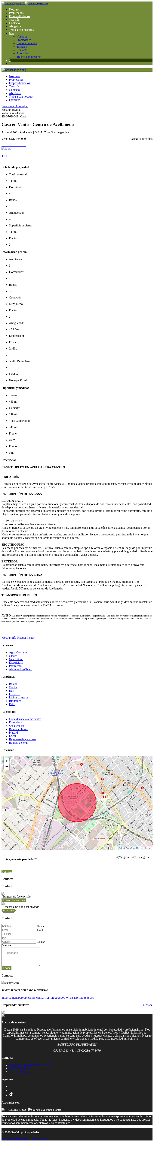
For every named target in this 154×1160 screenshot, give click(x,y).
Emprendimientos (19, 16)
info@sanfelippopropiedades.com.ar (23, 997)
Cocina (13, 687)
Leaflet (119, 848)
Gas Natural (16, 659)
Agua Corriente (18, 652)
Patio (12, 704)
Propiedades (16, 12)
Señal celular (16, 725)
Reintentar (8, 910)
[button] (18, 637)
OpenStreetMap (133, 848)
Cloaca (13, 655)
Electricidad (16, 662)
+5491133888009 (19, 1071)
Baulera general (18, 742)
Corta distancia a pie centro (25, 719)
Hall (11, 690)
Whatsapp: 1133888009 (80, 997)
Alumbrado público (20, 669)
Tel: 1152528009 (55, 997)
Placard (13, 732)
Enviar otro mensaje (14, 900)
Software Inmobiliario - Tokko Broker (24, 1138)
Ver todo (147, 1005)
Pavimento (15, 666)
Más (11, 33)
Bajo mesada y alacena (22, 739)
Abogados (15, 26)
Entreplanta (16, 722)
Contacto (14, 23)
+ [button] (6, 761)
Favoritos (14, 99)
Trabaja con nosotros (21, 29)
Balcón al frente (18, 729)
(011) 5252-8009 (19, 1068)
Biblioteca (15, 700)
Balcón (13, 684)
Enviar (6, 968)
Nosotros (14, 9)
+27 (4, 156)
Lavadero (14, 694)
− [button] (6, 766)
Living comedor (18, 697)
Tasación (14, 19)
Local (12, 735)
